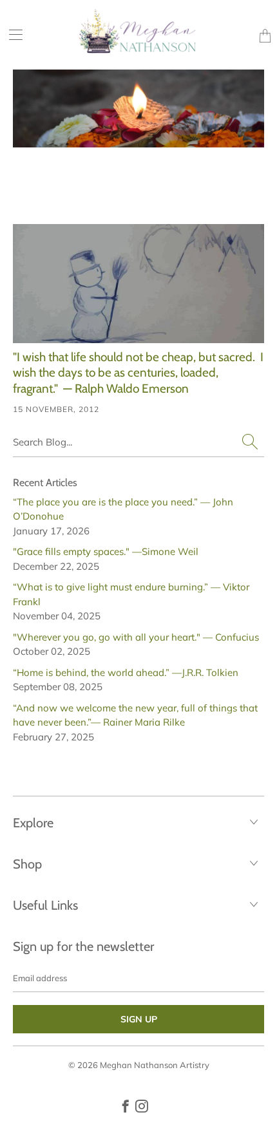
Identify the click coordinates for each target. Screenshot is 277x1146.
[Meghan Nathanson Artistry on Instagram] (141, 1106)
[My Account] (11, 34)
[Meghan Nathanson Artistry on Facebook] (125, 1106)
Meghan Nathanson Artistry (154, 1065)
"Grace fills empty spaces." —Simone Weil (105, 551)
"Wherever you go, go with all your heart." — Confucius (136, 637)
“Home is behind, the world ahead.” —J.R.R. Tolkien (125, 672)
